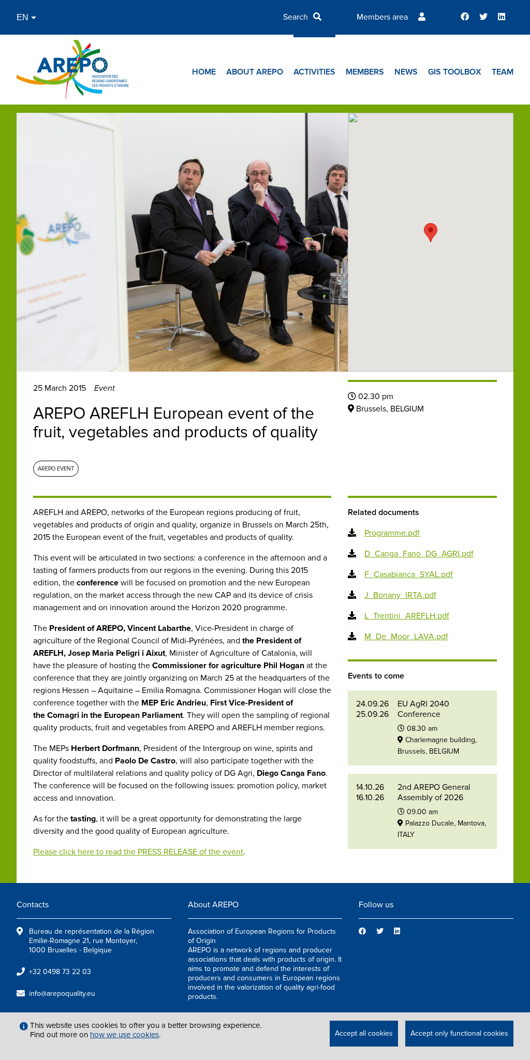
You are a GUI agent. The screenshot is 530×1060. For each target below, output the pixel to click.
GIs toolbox (454, 72)
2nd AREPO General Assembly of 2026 (434, 792)
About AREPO (254, 72)
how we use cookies (124, 1034)
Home (204, 72)
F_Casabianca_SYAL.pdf (408, 574)
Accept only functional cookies (459, 1033)
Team (502, 72)
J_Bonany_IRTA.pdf (400, 595)
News (406, 72)
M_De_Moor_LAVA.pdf (406, 636)
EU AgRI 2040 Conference (423, 709)
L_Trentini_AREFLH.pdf (406, 616)
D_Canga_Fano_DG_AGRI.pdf (419, 554)
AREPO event (56, 468)
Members (365, 72)
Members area (382, 17)
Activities (314, 72)
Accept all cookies (364, 1033)
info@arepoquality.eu (62, 993)
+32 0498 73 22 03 (60, 971)
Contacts (33, 905)
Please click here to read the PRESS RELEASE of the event (138, 852)
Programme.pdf (392, 533)
